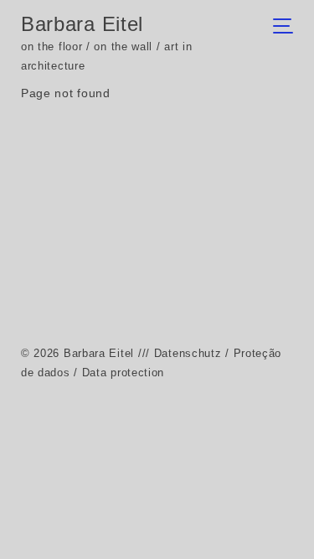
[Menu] (287, 28)
